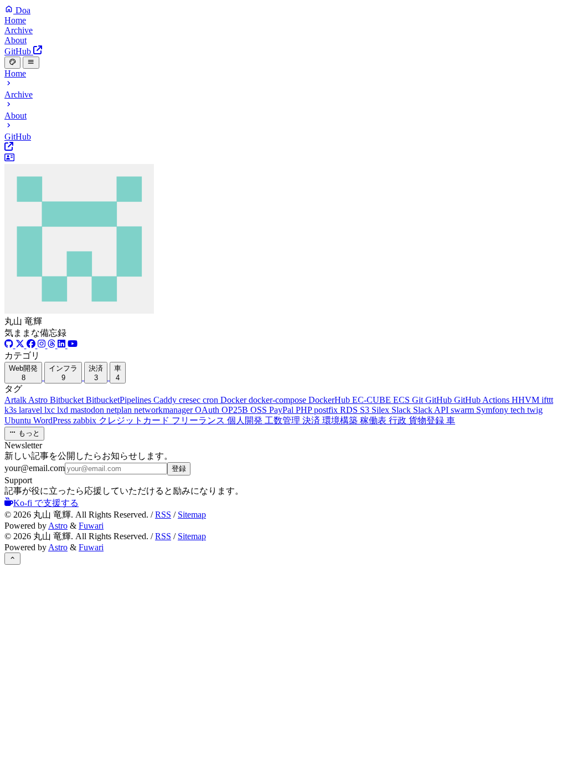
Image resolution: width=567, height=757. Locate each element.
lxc (50, 410)
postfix (327, 410)
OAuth (208, 410)
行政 (399, 420)
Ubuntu (18, 420)
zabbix (86, 420)
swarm (463, 410)
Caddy (166, 400)
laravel (31, 410)
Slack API (432, 410)
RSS (163, 514)
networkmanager (164, 410)
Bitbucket (68, 400)
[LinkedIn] (63, 345)
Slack (402, 410)
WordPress (53, 420)
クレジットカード (135, 420)
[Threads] (53, 345)
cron (211, 400)
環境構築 (341, 420)
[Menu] (31, 63)
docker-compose (278, 400)
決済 (312, 420)
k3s (11, 410)
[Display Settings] (12, 63)
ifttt (547, 400)
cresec (191, 400)
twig (535, 410)
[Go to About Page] (283, 234)
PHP (305, 410)
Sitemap (192, 514)
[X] (21, 345)
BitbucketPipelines (119, 400)
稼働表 (374, 420)
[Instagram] (43, 345)
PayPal (282, 410)
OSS (259, 410)
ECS (402, 400)
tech (519, 410)
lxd (63, 410)
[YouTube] (73, 345)
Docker (234, 400)
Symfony (493, 410)
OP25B (235, 410)
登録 (179, 468)
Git (418, 400)
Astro (39, 400)
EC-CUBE (372, 400)
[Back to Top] (12, 559)
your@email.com (34, 468)
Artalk (16, 400)
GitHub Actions (483, 400)
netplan (120, 410)
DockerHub (330, 400)
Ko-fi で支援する (46, 503)
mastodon (88, 410)
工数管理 (283, 420)
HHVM (527, 400)
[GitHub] (10, 345)
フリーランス (199, 420)
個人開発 (246, 420)
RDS (350, 410)
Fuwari (91, 525)
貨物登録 (427, 420)
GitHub (439, 400)
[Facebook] (32, 345)
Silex (381, 410)
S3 (366, 410)
